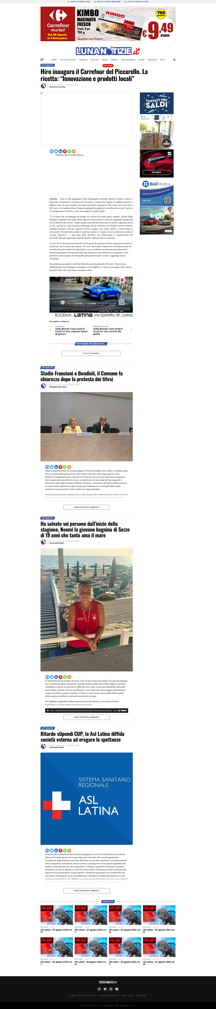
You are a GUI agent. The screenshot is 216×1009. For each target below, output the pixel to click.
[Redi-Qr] (157, 192)
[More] (74, 151)
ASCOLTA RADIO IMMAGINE (108, 2)
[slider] (124, 710)
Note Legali (127, 996)
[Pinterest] (65, 151)
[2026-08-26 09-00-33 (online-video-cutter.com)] (157, 163)
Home (54, 60)
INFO (162, 60)
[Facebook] (52, 151)
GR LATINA (108, 66)
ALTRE (141, 60)
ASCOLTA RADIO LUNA (80, 2)
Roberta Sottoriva (57, 87)
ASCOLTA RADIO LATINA (138, 2)
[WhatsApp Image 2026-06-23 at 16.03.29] (157, 106)
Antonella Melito (57, 543)
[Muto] (119, 710)
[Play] (48, 710)
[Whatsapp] (69, 151)
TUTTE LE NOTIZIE (68, 60)
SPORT (105, 60)
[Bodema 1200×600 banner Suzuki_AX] (91, 318)
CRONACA (83, 60)
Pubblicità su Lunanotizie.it (83, 996)
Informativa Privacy (109, 996)
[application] (86, 710)
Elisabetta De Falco (58, 387)
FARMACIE (152, 60)
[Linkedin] (60, 151)
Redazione (141, 996)
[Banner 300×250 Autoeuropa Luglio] (157, 220)
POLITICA (95, 60)
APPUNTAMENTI (128, 60)
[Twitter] (56, 151)
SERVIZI (114, 60)
